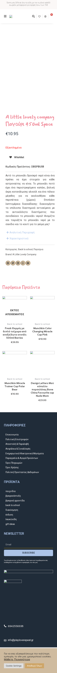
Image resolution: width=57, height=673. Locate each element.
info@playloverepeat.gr (20, 640)
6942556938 (15, 625)
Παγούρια (38, 249)
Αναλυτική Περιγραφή (22, 232)
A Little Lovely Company (24, 254)
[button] (33, 16)
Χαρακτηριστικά (19, 238)
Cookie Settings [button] (14, 665)
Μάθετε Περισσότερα (17, 659)
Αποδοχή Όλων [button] (34, 665)
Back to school (25, 249)
